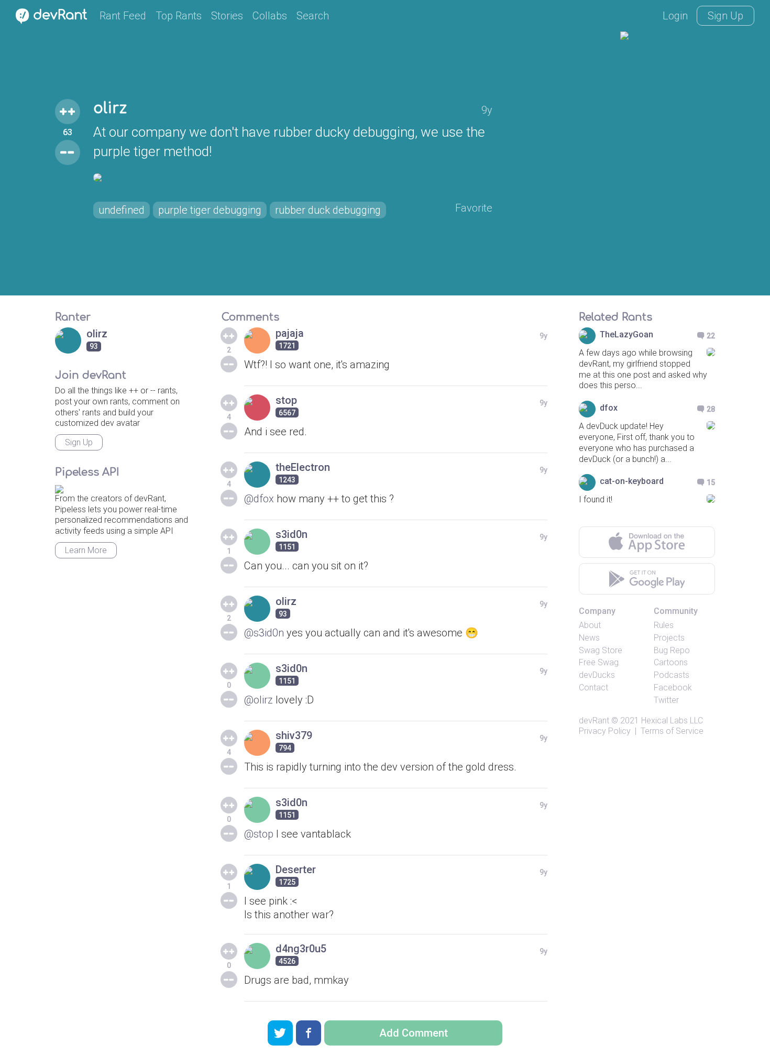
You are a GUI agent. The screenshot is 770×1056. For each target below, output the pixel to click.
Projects (669, 638)
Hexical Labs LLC (672, 720)
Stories (227, 15)
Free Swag (599, 662)
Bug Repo (672, 650)
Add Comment (413, 1033)
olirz (110, 108)
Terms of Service (672, 731)
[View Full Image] (292, 177)
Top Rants (179, 15)
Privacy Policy (605, 731)
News (589, 638)
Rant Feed (123, 15)
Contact (593, 687)
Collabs (269, 15)
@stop (258, 834)
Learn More (86, 550)
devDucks (597, 675)
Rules (664, 625)
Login (675, 15)
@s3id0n (264, 632)
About (590, 625)
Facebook (673, 687)
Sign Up (725, 15)
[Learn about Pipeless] (59, 487)
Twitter (666, 700)
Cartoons (671, 662)
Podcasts (671, 675)
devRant (594, 720)
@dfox (259, 498)
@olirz (258, 700)
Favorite (473, 208)
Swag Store (600, 650)
